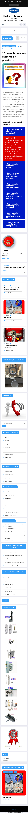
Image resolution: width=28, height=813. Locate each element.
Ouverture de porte (8, 481)
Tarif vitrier (7, 508)
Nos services (7, 317)
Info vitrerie (6, 772)
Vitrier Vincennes (8, 273)
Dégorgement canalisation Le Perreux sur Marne (14, 562)
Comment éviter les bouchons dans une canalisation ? (12, 288)
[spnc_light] (24, 24)
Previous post (6, 265)
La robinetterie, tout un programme (10, 346)
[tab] (14, 131)
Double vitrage (7, 502)
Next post (5, 270)
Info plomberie (6, 46)
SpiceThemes (14, 809)
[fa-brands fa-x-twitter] (12, 5)
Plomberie (13, 46)
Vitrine (6, 505)
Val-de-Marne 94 (8, 588)
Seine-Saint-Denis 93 (9, 584)
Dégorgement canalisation (10, 444)
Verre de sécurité (8, 498)
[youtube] (18, 5)
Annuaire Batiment (5, 758)
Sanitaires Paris (8, 457)
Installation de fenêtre (9, 540)
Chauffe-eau (7, 440)
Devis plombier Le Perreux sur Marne (12, 565)
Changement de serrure (9, 474)
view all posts (5, 258)
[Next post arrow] (24, 273)
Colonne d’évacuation (9, 454)
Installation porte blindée (10, 478)
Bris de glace (7, 491)
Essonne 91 (7, 577)
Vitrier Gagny (15, 38)
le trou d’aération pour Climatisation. (12, 512)
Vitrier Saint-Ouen (8, 526)
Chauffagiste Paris (8, 451)
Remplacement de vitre (9, 495)
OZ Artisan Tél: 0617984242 (11, 808)
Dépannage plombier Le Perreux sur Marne (13, 555)
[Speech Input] (25, 424)
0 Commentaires (15, 49)
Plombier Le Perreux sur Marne (11, 552)
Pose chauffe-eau (8, 559)
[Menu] (3, 24)
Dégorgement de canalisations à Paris (13, 267)
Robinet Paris (7, 447)
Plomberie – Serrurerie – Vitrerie (13, 17)
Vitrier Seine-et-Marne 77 (9, 594)
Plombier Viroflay (8, 591)
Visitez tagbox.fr (5, 760)
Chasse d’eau (7, 461)
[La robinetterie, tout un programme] (14, 335)
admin (21, 46)
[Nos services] (14, 307)
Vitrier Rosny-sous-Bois (9, 528)
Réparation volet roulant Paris (10, 515)
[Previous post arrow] (24, 267)
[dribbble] (14, 5)
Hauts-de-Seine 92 (8, 581)
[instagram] (16, 5)
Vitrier (11, 772)
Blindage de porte (8, 471)
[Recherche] (21, 24)
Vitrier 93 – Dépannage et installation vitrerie (14, 525)
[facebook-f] (10, 5)
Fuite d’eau (7, 437)
